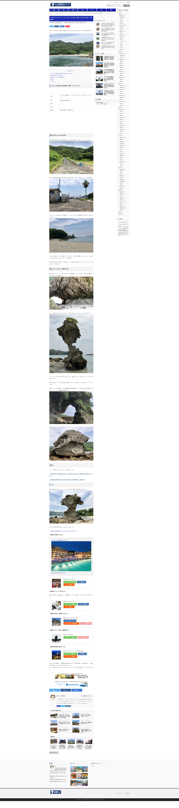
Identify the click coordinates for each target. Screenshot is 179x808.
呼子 (121, 75)
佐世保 (121, 97)
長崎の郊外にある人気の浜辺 (56, 75)
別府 (121, 139)
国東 (121, 147)
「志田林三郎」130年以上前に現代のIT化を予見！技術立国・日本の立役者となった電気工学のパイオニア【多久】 (58, 769)
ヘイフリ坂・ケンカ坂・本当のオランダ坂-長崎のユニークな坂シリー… (53, 748)
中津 (121, 151)
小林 (121, 177)
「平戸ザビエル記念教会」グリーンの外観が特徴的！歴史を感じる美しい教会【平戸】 (109, 78)
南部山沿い (121, 175)
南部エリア (121, 153)
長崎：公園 (79, 22)
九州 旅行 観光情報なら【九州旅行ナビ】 (88, 799)
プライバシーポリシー (118, 793)
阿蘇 (121, 127)
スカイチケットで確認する (70, 604)
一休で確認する (81, 581)
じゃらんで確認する (69, 584)
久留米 (121, 37)
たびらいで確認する (83, 604)
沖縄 (119, 211)
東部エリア (121, 77)
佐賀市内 (121, 55)
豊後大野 (121, 155)
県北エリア (121, 95)
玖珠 (121, 165)
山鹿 (121, 113)
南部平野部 (121, 179)
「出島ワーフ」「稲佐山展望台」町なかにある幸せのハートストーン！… (71, 748)
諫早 (121, 105)
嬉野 (121, 61)
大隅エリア (121, 197)
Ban (58, 695)
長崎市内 (58, 22)
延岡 (121, 171)
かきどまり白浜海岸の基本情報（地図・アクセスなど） (62, 73)
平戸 (121, 99)
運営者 (116, 2)
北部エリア (121, 145)
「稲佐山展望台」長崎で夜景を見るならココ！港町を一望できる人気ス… (62, 748)
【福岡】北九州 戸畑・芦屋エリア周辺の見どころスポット (64, 723)
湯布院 (121, 141)
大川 (121, 43)
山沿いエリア (121, 201)
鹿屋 (121, 199)
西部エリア (121, 161)
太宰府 (121, 23)
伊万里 (121, 67)
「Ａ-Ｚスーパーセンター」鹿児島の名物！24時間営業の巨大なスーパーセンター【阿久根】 (107, 34)
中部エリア (121, 137)
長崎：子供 (74, 22)
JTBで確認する (82, 653)
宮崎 (101, 9)
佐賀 (63, 9)
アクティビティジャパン (70, 620)
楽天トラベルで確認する (70, 581)
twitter (127, 2)
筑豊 (121, 33)
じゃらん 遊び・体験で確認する (71, 623)
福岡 (54, 9)
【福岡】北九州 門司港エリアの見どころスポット (86, 716)
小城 (65, 713)
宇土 (121, 133)
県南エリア (121, 117)
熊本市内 (121, 129)
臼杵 (121, 159)
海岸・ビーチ (83, 22)
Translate (104, 103)
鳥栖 (121, 81)
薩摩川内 (121, 193)
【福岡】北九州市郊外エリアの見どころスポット (64, 730)
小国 (121, 131)
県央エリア (121, 101)
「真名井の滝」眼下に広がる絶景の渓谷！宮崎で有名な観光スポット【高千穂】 (109, 58)
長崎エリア (54, 22)
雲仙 (121, 91)
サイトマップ (111, 2)
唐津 (121, 73)
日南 (121, 183)
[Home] (51, 13)
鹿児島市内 (122, 207)
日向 (121, 173)
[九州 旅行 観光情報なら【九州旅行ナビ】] (60, 6)
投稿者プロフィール (87, 695)
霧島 (121, 203)
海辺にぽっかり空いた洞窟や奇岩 (57, 77)
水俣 (121, 123)
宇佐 (121, 149)
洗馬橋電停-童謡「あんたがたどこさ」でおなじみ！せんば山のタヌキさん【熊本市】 (107, 39)
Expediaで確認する (83, 637)
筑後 (121, 39)
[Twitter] (125, 793)
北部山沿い (121, 185)
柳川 (121, 45)
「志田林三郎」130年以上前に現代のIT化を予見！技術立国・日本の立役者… (64, 716)
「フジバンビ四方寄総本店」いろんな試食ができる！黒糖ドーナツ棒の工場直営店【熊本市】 (107, 29)
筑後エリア (121, 35)
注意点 (52, 79)
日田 (121, 163)
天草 (121, 119)
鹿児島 (111, 9)
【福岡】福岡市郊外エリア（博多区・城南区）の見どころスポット (86, 731)
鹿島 (121, 65)
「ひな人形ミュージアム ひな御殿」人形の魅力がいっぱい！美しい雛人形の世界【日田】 (109, 85)
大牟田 (121, 49)
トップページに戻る (53, 752)
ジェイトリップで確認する (70, 653)
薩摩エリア (121, 205)
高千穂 (121, 187)
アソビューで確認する (85, 623)
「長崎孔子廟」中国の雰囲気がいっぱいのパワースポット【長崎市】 (79, 747)
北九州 (66, 720)
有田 (121, 69)
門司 (88, 713)
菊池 (121, 115)
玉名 (121, 111)
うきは (121, 41)
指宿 (121, 209)
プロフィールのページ (83, 699)
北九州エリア (82, 713)
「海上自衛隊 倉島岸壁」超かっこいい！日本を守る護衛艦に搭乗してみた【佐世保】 (109, 71)
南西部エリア (121, 59)
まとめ (52, 81)
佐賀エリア (60, 713)
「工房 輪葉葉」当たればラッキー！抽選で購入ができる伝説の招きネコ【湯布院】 (108, 47)
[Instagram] (129, 793)
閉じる (71, 70)
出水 (121, 195)
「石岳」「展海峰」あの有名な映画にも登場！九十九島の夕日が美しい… (88, 748)
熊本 (82, 9)
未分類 (120, 213)
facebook (129, 2)
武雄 (121, 63)
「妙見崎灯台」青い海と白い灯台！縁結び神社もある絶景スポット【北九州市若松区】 (109, 92)
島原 (121, 93)
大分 (92, 9)
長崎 (73, 9)
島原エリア (121, 89)
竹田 (121, 157)
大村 (121, 103)
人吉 (121, 121)
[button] (73, 769)
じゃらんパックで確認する (70, 656)
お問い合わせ (122, 2)
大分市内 (121, 143)
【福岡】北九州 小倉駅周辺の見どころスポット (86, 723)
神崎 (121, 79)
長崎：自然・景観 (68, 22)
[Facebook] (127, 793)
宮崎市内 (121, 181)
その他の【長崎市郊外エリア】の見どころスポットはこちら (63, 531)
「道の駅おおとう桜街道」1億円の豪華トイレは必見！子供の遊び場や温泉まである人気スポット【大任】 (107, 25)
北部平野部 (121, 169)
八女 (121, 47)
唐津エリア (121, 71)
